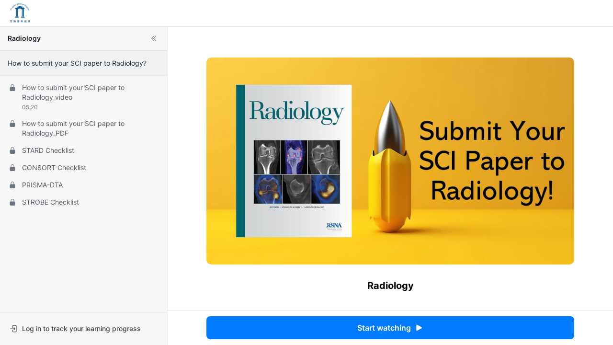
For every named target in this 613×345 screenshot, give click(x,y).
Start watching (384, 328)
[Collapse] (153, 38)
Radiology (24, 38)
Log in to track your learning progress (81, 328)
